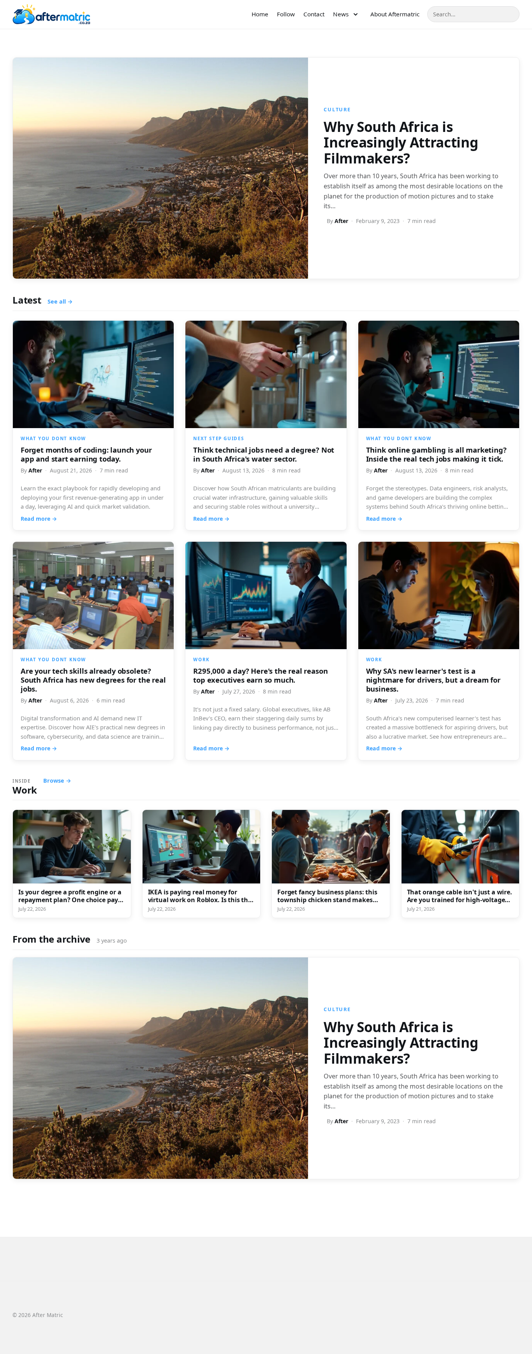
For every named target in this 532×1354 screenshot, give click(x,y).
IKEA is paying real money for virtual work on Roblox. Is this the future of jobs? (200, 900)
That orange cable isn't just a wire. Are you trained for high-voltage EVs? (459, 900)
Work (201, 659)
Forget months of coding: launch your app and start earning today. (86, 454)
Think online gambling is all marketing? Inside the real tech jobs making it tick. (436, 454)
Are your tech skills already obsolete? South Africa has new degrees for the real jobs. (93, 680)
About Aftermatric (394, 14)
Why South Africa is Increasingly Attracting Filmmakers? (401, 142)
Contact (313, 14)
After (341, 221)
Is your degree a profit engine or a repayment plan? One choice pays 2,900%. (69, 900)
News (341, 14)
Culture (337, 109)
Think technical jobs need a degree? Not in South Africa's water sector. (263, 454)
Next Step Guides (218, 438)
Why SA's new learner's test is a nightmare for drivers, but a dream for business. (433, 680)
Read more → (39, 518)
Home (260, 14)
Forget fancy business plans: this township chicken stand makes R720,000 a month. (327, 900)
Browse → (57, 780)
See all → (60, 301)
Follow (286, 14)
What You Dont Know (53, 438)
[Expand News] (355, 14)
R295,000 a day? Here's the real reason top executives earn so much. (260, 675)
